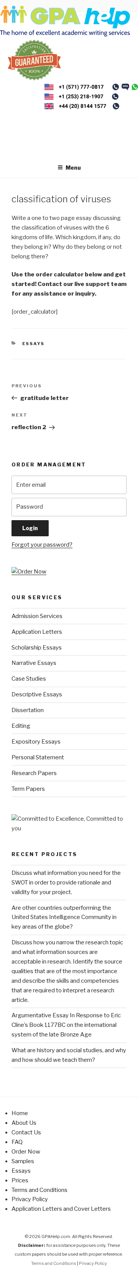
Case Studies (29, 678)
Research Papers (34, 773)
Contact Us (26, 1132)
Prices (20, 1180)
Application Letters (37, 631)
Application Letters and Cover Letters (61, 1208)
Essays (33, 343)
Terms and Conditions (39, 1190)
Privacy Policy (30, 1199)
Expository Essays (36, 741)
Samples (23, 1161)
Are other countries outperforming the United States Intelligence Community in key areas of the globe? (64, 917)
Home (20, 1113)
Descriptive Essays (37, 694)
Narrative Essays (34, 663)
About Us (24, 1122)
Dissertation (28, 710)
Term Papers (28, 788)
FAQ (17, 1142)
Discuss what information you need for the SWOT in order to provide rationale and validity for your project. (66, 882)
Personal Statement (38, 757)
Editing (21, 725)
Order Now (26, 1151)
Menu (73, 167)
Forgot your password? (42, 544)
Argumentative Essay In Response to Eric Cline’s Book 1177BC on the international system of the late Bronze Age (66, 1025)
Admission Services (37, 616)
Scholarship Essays (37, 647)
